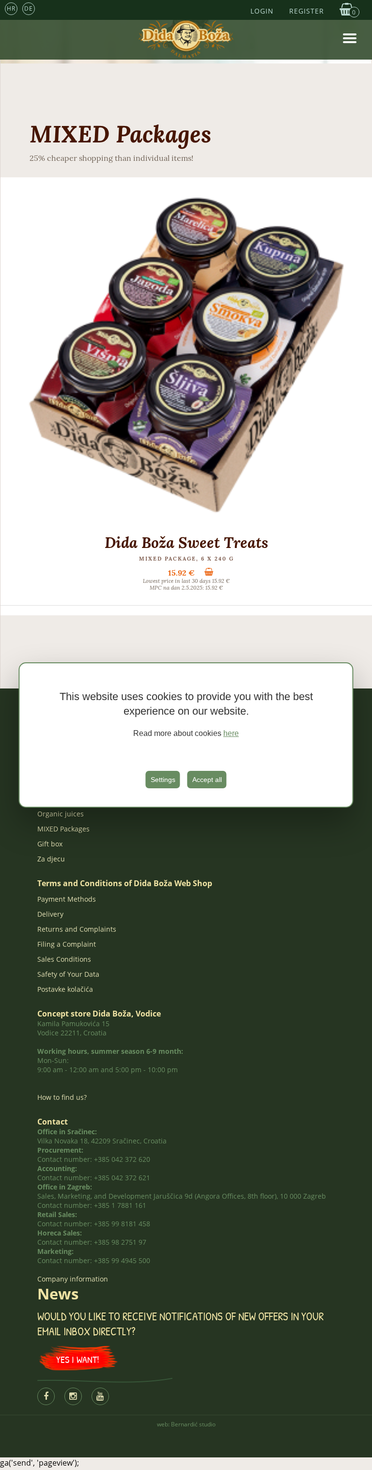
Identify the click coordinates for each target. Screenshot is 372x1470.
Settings (163, 779)
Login (262, 11)
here (231, 733)
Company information (72, 1278)
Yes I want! (77, 1359)
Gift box (49, 843)
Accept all (207, 779)
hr (11, 8)
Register (306, 11)
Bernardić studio (193, 1424)
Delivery (50, 914)
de (28, 8)
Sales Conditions (64, 959)
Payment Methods (66, 899)
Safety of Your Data (68, 974)
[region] (185, 735)
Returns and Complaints (76, 929)
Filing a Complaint (66, 944)
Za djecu (51, 858)
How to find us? (62, 1097)
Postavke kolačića (65, 989)
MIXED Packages (63, 828)
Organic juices (60, 813)
